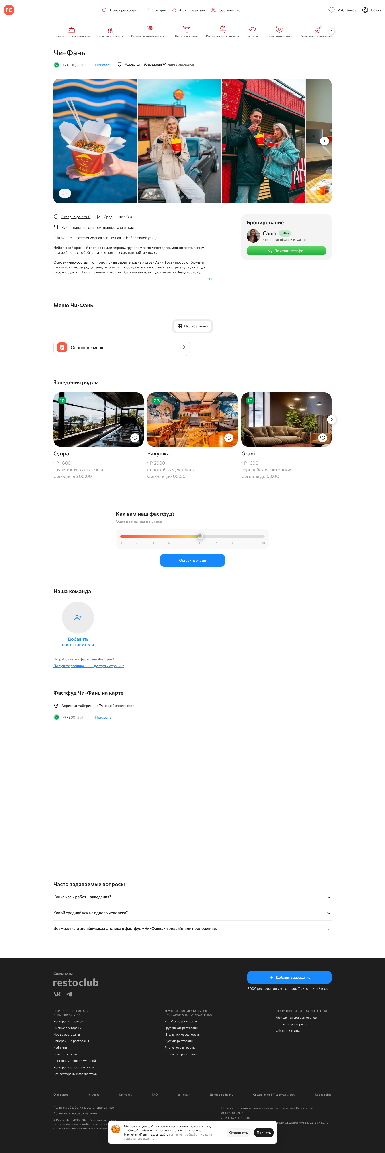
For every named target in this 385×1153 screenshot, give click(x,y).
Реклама (93, 1094)
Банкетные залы (65, 1054)
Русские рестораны (179, 1041)
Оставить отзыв (192, 560)
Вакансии (183, 1094)
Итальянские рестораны (183, 1034)
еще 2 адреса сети (183, 64)
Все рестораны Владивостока (75, 1074)
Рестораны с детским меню (73, 1067)
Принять (264, 1132)
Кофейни (60, 1047)
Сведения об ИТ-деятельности (274, 1094)
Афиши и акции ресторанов (296, 1017)
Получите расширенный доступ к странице (88, 666)
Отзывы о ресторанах (292, 1024)
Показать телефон (289, 250)
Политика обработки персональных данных (83, 1107)
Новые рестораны (66, 1034)
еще (210, 278)
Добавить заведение (293, 977)
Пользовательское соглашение (75, 1113)
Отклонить (238, 1132)
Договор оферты (221, 1094)
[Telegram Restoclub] (69, 994)
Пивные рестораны (67, 1028)
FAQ (155, 1094)
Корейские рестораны (181, 1054)
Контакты (125, 1094)
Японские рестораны (180, 1047)
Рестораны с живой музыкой (74, 1060)
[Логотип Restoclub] (9, 10)
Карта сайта (323, 1094)
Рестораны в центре (68, 1021)
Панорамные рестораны (71, 1041)
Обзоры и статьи (288, 1030)
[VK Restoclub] (57, 994)
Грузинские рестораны (181, 1028)
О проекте (60, 1094)
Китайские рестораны (181, 1021)
